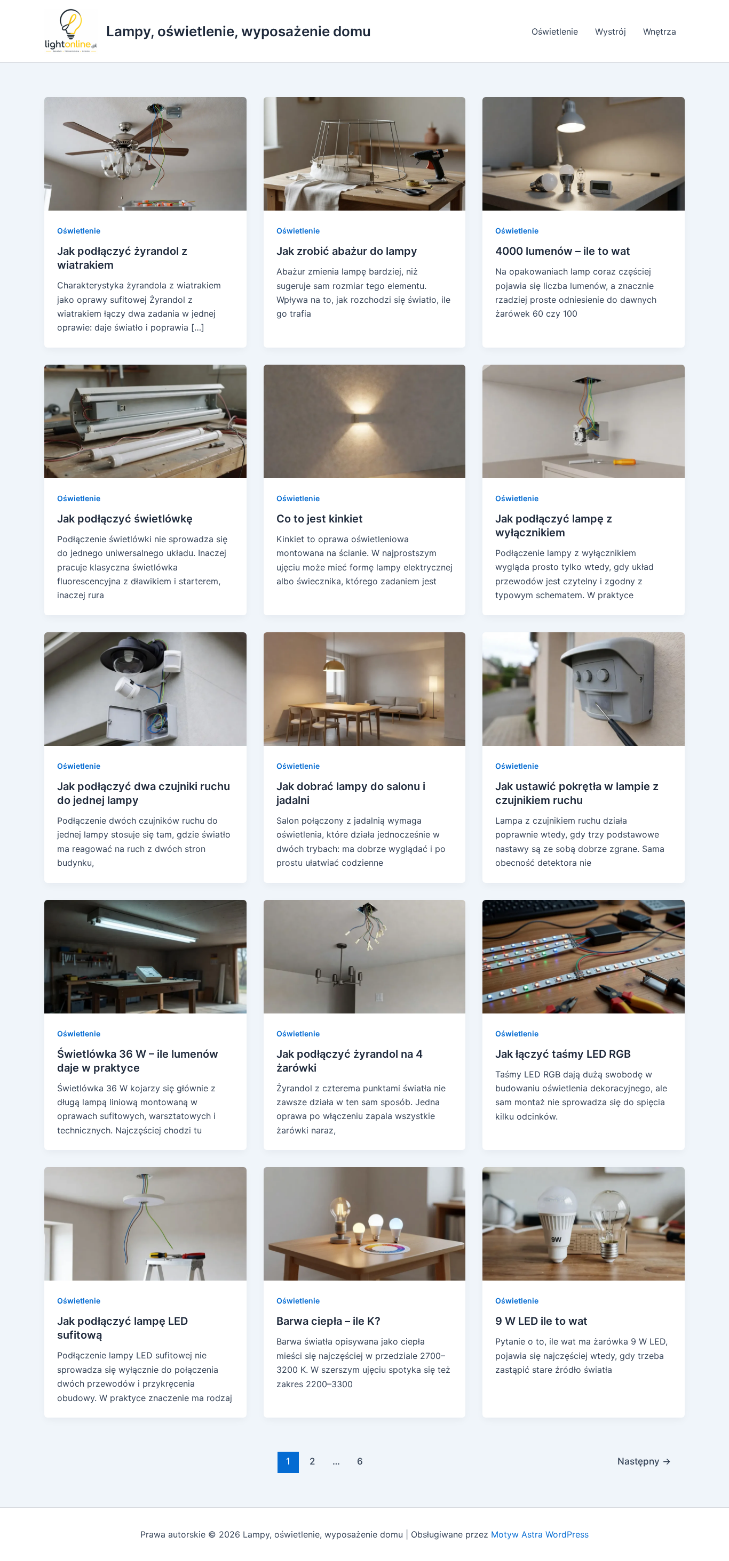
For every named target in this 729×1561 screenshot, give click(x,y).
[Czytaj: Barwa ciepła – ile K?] (365, 1223)
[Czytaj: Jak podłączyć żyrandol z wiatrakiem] (145, 153)
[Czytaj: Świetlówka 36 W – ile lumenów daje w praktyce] (145, 955)
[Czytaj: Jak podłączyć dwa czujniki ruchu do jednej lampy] (145, 688)
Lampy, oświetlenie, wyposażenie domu (238, 31)
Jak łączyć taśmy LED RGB (563, 1054)
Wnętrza (659, 31)
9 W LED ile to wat (541, 1321)
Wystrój (610, 31)
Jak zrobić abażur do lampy (346, 251)
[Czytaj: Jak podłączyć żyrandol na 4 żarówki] (365, 955)
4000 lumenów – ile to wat (562, 251)
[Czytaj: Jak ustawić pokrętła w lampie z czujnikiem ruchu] (583, 688)
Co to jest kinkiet (319, 518)
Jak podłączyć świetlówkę (125, 518)
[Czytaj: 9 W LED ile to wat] (583, 1223)
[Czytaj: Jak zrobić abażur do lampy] (365, 153)
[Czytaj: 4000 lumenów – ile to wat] (583, 153)
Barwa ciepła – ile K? (328, 1321)
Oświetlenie (555, 31)
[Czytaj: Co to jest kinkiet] (365, 420)
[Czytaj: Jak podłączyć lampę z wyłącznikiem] (583, 420)
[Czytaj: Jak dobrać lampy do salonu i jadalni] (365, 688)
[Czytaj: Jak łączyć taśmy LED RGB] (583, 955)
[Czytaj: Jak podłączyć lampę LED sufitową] (145, 1223)
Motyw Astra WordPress (540, 1534)
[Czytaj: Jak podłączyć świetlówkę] (145, 420)
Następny (644, 1461)
